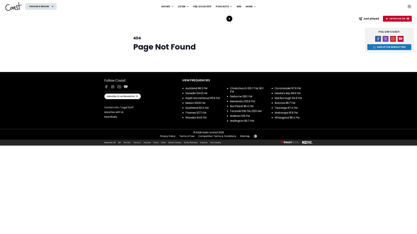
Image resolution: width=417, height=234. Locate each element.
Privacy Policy (167, 136)
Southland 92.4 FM (196, 108)
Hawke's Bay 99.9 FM (287, 93)
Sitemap (245, 136)
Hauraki (147, 142)
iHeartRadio (110, 116)
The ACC (137, 142)
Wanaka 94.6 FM (195, 117)
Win (239, 6)
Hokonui (204, 142)
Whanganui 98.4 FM (287, 117)
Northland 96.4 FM (241, 106)
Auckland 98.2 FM (196, 88)
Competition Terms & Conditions (217, 136)
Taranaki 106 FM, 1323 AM (245, 111)
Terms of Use (186, 136)
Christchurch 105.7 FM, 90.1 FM (247, 89)
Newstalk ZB (109, 142)
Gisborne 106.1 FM (241, 96)
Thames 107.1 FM (195, 113)
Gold (163, 142)
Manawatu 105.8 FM (242, 101)
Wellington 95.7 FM (242, 121)
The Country (215, 142)
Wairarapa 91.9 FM (286, 113)
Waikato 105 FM (240, 116)
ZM (119, 142)
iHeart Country (174, 142)
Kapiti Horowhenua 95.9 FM (202, 98)
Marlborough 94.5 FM (288, 98)
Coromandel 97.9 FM (288, 88)
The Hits (127, 142)
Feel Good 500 (202, 6)
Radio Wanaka (191, 142)
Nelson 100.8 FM (195, 103)
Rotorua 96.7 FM (285, 103)
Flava (155, 142)
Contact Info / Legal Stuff (119, 107)
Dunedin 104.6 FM (196, 93)
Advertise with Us (113, 112)
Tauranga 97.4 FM (286, 108)
